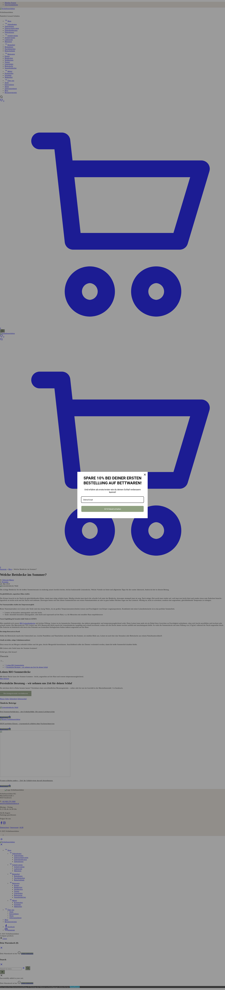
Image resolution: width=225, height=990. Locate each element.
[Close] (145, 474)
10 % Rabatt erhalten (112, 509)
